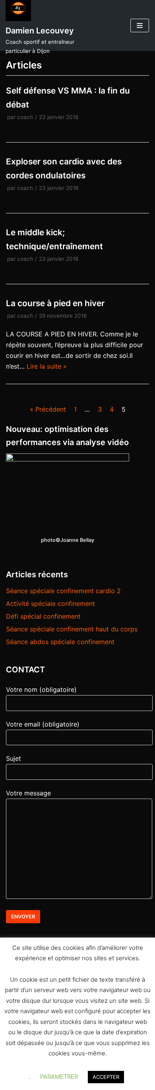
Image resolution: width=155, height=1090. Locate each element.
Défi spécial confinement (43, 616)
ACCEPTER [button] (106, 1077)
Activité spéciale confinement (50, 604)
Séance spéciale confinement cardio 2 (63, 591)
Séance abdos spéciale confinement (60, 642)
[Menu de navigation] (139, 25)
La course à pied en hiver (55, 303)
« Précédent (48, 409)
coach (25, 117)
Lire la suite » (47, 366)
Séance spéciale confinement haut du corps (72, 629)
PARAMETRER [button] (59, 1076)
